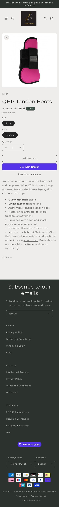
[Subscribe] (49, 313)
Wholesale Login (15, 345)
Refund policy (49, 491)
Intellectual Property (18, 372)
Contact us (12, 405)
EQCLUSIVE (15, 491)
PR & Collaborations (17, 412)
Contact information (31, 501)
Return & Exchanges (17, 418)
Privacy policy (22, 496)
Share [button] (8, 257)
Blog (8, 352)
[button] (6, 18)
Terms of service (38, 496)
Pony (8, 123)
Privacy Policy (14, 332)
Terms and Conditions (18, 339)
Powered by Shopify (31, 491)
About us (11, 365)
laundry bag (31, 240)
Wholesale (12, 392)
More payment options (29, 174)
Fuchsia (10, 135)
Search (10, 325)
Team (9, 432)
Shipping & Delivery (17, 425)
